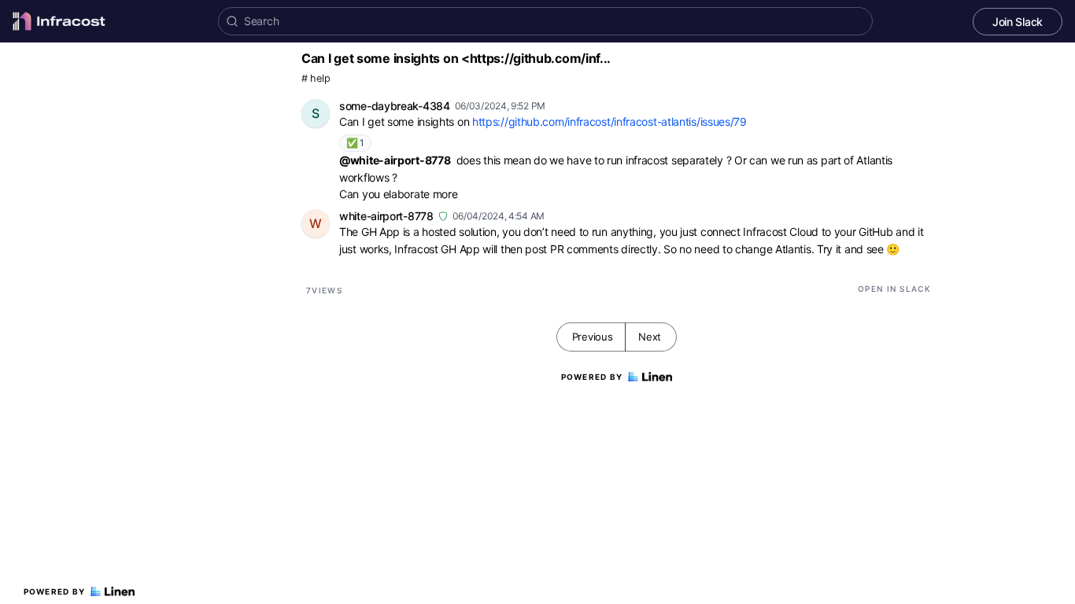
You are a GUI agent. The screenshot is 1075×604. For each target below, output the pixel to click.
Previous (592, 336)
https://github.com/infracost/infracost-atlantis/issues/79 (609, 121)
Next (649, 336)
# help (315, 78)
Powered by (55, 591)
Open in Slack (894, 288)
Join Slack (1017, 21)
